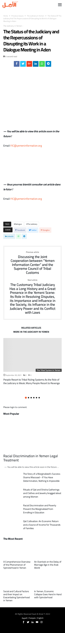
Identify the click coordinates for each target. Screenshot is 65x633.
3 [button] (31, 397)
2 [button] (28, 397)
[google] (29, 64)
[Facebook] (24, 622)
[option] (32, 361)
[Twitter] (28, 622)
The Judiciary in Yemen (35, 15)
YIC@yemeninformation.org (26, 145)
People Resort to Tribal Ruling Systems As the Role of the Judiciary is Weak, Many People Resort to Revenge (31, 381)
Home (5, 15)
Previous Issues (17, 15)
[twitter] (23, 64)
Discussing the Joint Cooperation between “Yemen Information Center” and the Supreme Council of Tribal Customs (32, 263)
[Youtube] (37, 622)
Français (32, 618)
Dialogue (18, 224)
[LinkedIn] (32, 622)
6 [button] (39, 397)
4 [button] (33, 397)
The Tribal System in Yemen (48, 370)
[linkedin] (35, 64)
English (40, 618)
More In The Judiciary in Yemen (31, 332)
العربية (24, 618)
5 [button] (36, 397)
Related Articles (31, 328)
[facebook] (17, 64)
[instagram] (42, 622)
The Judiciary (32, 224)
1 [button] (26, 398)
